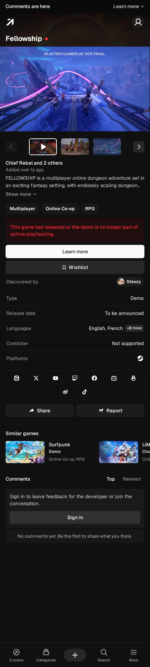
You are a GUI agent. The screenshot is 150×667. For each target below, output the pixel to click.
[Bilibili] (113, 378)
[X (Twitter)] (36, 378)
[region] (75, 89)
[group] (74, 209)
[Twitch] (75, 378)
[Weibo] (65, 392)
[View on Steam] (140, 358)
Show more (18, 194)
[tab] (43, 146)
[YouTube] (55, 378)
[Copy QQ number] (133, 378)
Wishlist (78, 267)
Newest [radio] (132, 479)
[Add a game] (75, 655)
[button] (75, 328)
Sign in (75, 517)
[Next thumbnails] (138, 146)
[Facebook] (94, 378)
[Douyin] (84, 392)
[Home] (9, 22)
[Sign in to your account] (138, 22)
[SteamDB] (16, 378)
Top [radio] (111, 479)
